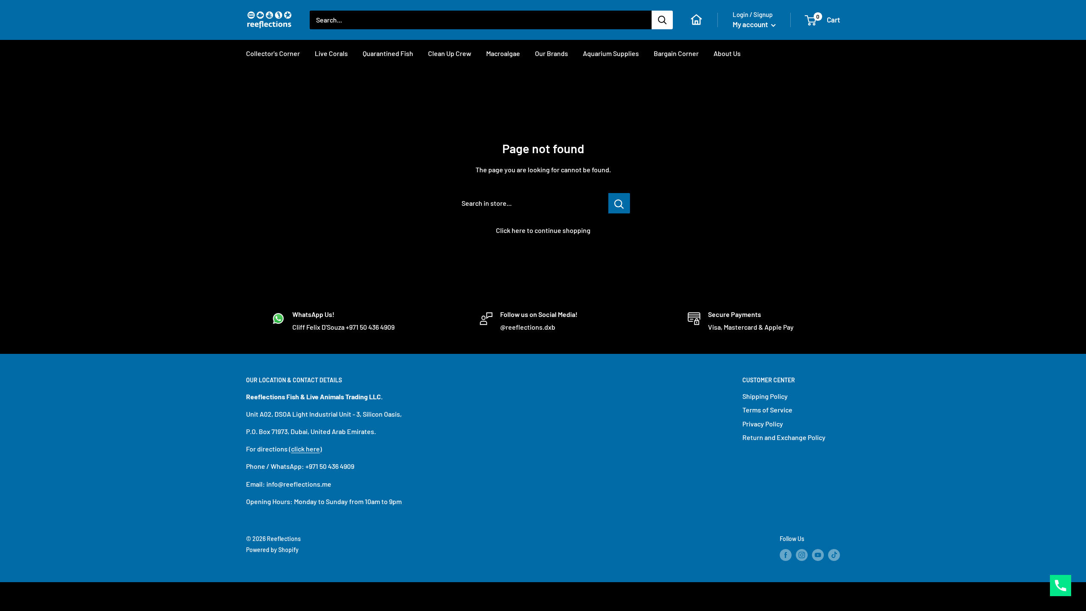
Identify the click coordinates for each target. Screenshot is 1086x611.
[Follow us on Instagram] (802, 555)
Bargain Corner (676, 53)
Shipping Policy (765, 396)
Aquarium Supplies (611, 53)
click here (305, 449)
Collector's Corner (273, 53)
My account (751, 24)
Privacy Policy (762, 424)
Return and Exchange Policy (784, 437)
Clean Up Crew (449, 53)
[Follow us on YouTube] (818, 555)
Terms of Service (767, 410)
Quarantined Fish (388, 53)
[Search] (662, 20)
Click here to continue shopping (543, 230)
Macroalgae (503, 53)
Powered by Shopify (272, 549)
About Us (727, 53)
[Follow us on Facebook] (786, 555)
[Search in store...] (619, 203)
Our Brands (551, 53)
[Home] (696, 19)
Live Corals (331, 53)
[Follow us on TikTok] (834, 555)
